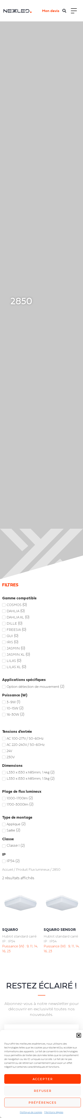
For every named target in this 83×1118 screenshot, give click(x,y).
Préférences (43, 1102)
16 (4, 951)
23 (9, 951)
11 (31, 946)
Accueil (7, 869)
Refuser (43, 1091)
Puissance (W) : (14, 946)
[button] (79, 1035)
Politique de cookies (31, 1112)
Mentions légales (53, 1112)
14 (35, 946)
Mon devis (50, 11)
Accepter (43, 1079)
